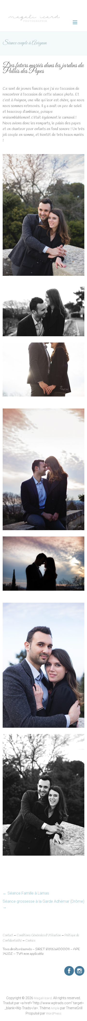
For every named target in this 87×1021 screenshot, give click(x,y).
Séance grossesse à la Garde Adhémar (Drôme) (43, 904)
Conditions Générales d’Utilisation (39, 935)
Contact (8, 935)
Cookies (30, 941)
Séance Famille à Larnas (26, 893)
